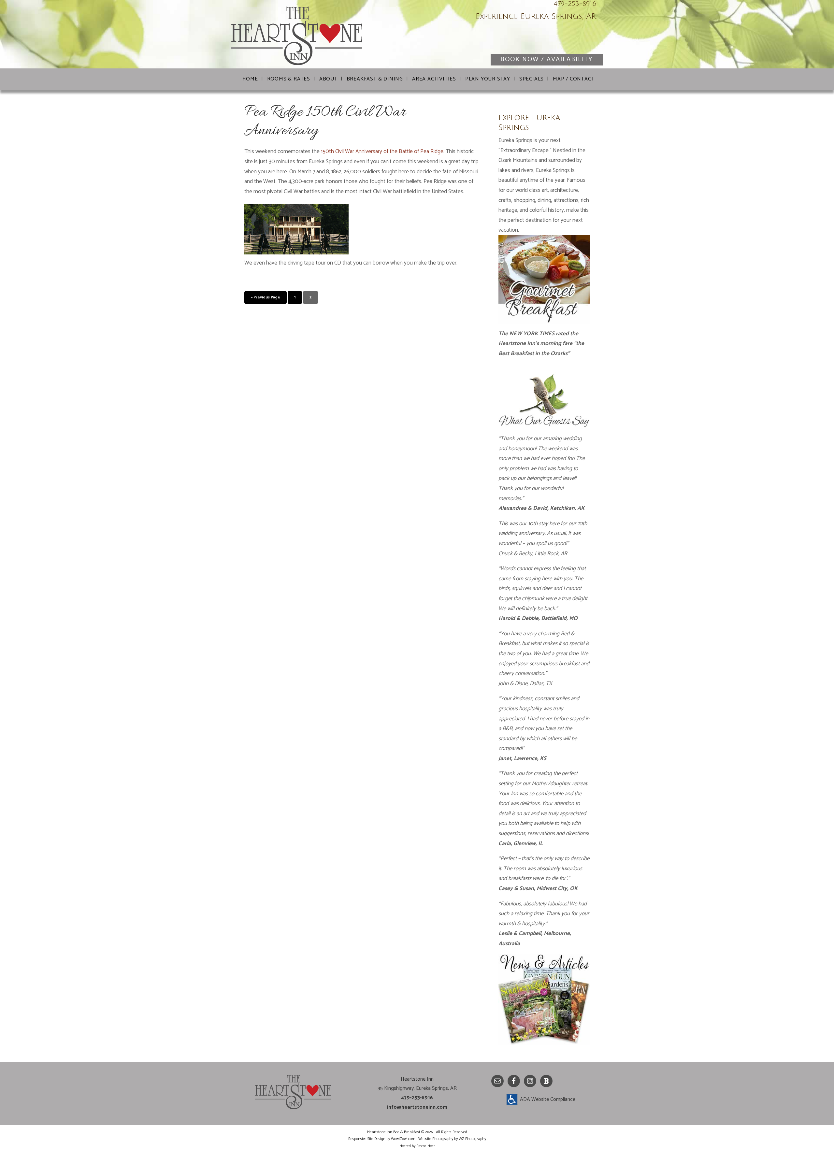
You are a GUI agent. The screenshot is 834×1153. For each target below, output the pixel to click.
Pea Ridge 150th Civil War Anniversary (325, 121)
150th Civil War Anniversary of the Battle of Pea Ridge (382, 151)
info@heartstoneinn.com (417, 1107)
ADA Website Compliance (547, 1099)
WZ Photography (472, 1139)
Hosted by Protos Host (417, 1146)
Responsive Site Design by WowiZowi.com (381, 1139)
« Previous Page (265, 297)
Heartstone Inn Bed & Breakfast (309, 36)
